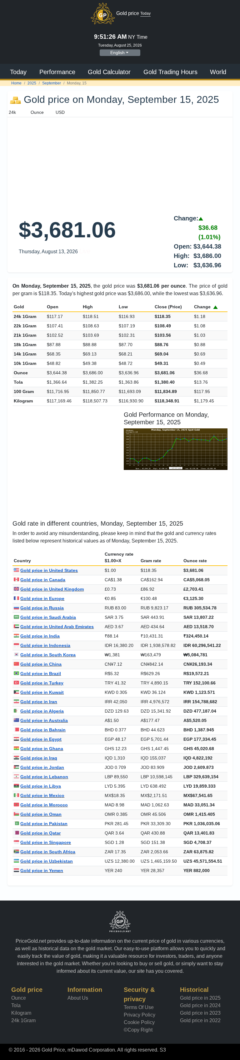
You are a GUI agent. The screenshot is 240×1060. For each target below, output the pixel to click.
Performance (57, 71)
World (218, 71)
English (117, 52)
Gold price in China (41, 664)
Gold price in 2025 (200, 998)
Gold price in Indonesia (45, 645)
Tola (16, 1005)
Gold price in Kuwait (42, 692)
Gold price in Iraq (38, 757)
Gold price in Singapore (45, 842)
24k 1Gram (23, 1020)
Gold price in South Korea (48, 654)
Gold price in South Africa (47, 851)
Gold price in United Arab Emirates (57, 626)
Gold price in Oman (41, 814)
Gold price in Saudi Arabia (48, 617)
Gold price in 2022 (200, 1020)
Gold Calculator (109, 71)
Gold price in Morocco (44, 804)
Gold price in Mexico (42, 795)
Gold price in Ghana (41, 748)
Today (18, 71)
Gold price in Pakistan (44, 823)
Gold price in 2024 (200, 1005)
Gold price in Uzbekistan (46, 861)
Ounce (18, 998)
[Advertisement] (120, 164)
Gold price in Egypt (41, 739)
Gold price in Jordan (42, 767)
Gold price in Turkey (41, 682)
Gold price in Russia (42, 607)
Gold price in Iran (38, 701)
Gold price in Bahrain (43, 729)
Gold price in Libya (40, 786)
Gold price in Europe (42, 598)
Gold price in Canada (42, 579)
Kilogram (21, 1013)
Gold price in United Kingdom (52, 589)
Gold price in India (40, 636)
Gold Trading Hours (170, 71)
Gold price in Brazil (40, 673)
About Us (78, 998)
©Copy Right (138, 1029)
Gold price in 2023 (200, 1013)
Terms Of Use (139, 1007)
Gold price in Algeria (42, 711)
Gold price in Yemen (41, 870)
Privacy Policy (139, 1014)
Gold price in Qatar (40, 832)
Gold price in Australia (44, 720)
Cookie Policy (139, 1022)
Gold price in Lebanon (44, 776)
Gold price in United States (49, 570)
